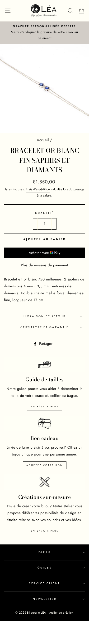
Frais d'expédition (38, 189)
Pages (44, 552)
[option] (44, 32)
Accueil (43, 140)
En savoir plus (44, 406)
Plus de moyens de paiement (44, 265)
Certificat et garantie (44, 327)
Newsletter (44, 599)
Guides (44, 567)
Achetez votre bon (44, 465)
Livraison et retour (44, 316)
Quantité (44, 213)
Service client (44, 583)
